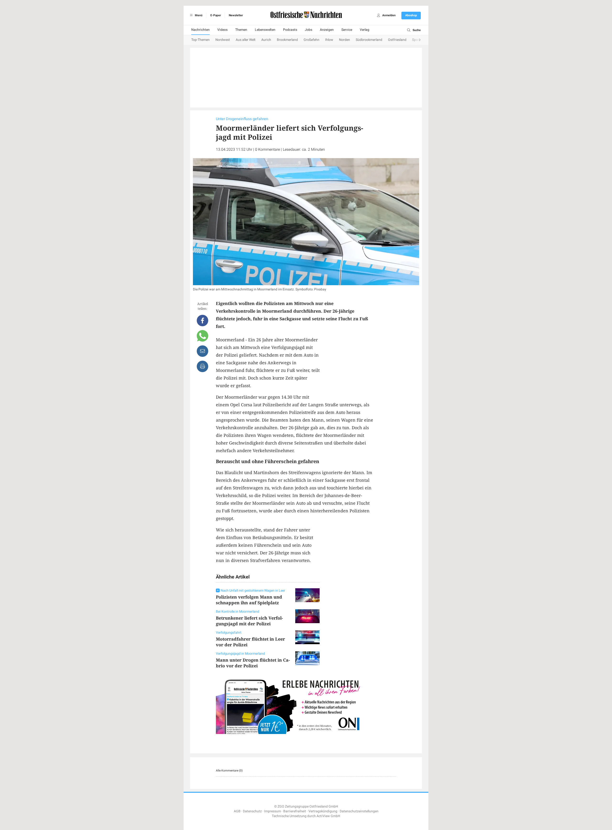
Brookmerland (287, 39)
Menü (198, 15)
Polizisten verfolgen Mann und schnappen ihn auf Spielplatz (249, 599)
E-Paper (215, 15)
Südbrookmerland (369, 39)
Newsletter (236, 15)
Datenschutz (252, 811)
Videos (222, 29)
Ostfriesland (397, 39)
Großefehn (311, 39)
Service (346, 29)
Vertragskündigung (322, 811)
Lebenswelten (265, 29)
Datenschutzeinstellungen (359, 811)
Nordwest (222, 39)
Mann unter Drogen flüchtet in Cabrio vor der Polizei (253, 663)
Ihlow (329, 39)
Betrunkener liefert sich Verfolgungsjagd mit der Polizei (249, 621)
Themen (241, 29)
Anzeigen (327, 29)
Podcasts (290, 29)
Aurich (266, 39)
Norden (344, 39)
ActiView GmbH (328, 816)
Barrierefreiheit (294, 811)
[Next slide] (415, 40)
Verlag (364, 29)
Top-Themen (200, 39)
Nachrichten (200, 29)
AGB (237, 811)
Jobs (308, 29)
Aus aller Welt (246, 39)
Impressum (272, 811)
